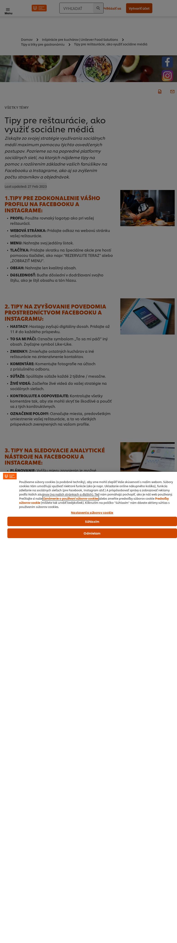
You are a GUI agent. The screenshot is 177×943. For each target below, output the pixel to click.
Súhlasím (92, 521)
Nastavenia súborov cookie (92, 512)
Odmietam (92, 533)
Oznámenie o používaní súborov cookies (70, 498)
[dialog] (88, 707)
